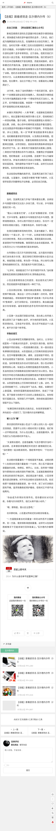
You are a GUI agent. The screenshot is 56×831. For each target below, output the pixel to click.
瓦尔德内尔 (9, 650)
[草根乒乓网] (28, 3)
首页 (3, 7)
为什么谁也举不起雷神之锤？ (22, 576)
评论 (27, 22)
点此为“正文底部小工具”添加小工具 (28, 719)
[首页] (53, 794)
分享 (38, 633)
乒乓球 (10, 7)
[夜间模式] (53, 808)
